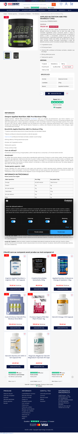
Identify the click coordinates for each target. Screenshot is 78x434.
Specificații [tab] (45, 74)
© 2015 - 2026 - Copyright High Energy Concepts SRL (39, 429)
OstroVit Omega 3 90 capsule (62, 317)
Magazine (24, 416)
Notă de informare (27, 395)
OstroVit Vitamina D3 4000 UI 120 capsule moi (15, 357)
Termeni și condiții (26, 397)
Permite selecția (39, 232)
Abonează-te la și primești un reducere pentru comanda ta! (39, 1)
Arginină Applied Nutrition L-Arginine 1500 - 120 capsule (15, 279)
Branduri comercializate (28, 409)
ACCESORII (42, 10)
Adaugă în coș (54, 93)
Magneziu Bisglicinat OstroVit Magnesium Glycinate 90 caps (39, 357)
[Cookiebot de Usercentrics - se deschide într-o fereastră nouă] (65, 201)
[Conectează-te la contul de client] (66, 5)
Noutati (6, 403)
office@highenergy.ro (6, 433)
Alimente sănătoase (9, 399)
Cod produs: (43, 21)
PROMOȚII (62, 10)
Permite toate (61, 232)
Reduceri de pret (8, 393)
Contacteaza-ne (26, 412)
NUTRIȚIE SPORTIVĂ (13, 10)
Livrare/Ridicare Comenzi (28, 393)
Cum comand (25, 403)
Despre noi (25, 399)
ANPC (23, 418)
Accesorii (6, 397)
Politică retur (25, 405)
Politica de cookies (27, 407)
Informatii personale (45, 393)
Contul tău (45, 391)
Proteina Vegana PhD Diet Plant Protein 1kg (39, 318)
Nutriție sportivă (8, 401)
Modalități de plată (27, 401)
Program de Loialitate (27, 411)
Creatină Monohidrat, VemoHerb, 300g (39, 279)
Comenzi (42, 395)
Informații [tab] (10, 113)
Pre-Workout (33, 119)
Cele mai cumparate (9, 395)
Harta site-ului (25, 414)
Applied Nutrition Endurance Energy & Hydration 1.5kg (62, 279)
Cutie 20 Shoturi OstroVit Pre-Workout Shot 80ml (15, 318)
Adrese (42, 399)
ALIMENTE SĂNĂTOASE (29, 10)
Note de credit (44, 397)
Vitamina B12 (8, 136)
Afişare (67, 227)
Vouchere (42, 401)
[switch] (30, 221)
